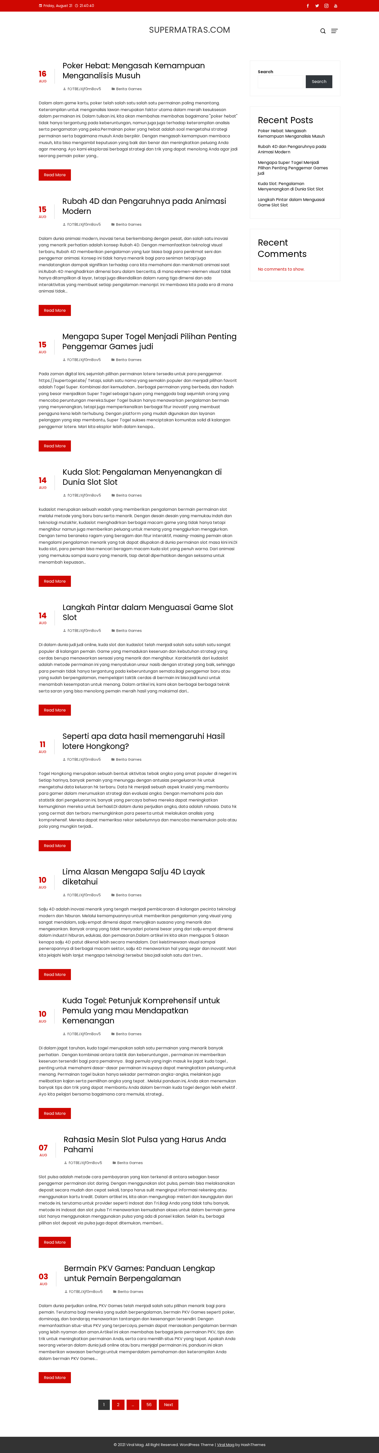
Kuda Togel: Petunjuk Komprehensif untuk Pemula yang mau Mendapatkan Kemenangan (141, 1010)
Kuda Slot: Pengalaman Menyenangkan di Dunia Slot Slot (142, 477)
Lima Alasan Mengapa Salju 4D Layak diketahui (133, 876)
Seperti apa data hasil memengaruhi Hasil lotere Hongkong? (143, 741)
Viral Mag (225, 1444)
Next (168, 1405)
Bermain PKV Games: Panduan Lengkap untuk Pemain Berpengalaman (139, 1273)
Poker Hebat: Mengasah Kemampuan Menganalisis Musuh (134, 70)
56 (149, 1405)
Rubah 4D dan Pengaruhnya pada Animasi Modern (144, 206)
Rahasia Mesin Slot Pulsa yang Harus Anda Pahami (145, 1144)
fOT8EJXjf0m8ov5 (84, 88)
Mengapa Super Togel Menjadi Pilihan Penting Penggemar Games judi (149, 341)
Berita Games (129, 88)
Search (265, 72)
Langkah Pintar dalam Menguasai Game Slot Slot (148, 612)
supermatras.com (189, 30)
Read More (55, 175)
